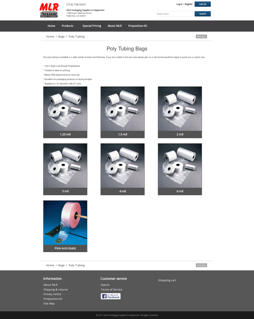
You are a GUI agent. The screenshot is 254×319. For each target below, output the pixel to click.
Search (105, 285)
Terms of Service (111, 289)
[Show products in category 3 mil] (65, 166)
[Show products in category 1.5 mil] (122, 109)
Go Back (202, 36)
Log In (179, 4)
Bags (61, 36)
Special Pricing (92, 25)
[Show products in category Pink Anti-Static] (65, 223)
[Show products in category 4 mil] (122, 166)
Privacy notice (52, 294)
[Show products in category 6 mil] (180, 166)
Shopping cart (167, 280)
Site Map (49, 303)
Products (67, 25)
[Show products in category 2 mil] (180, 109)
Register (189, 4)
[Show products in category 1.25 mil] (65, 109)
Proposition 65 (137, 25)
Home (51, 25)
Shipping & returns (56, 289)
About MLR (115, 25)
